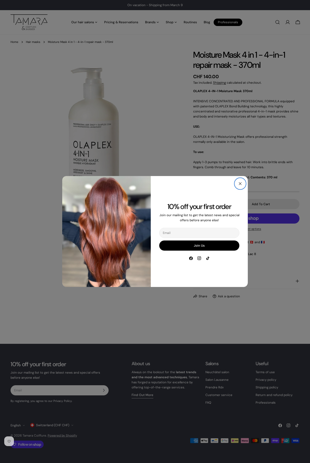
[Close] (240, 184)
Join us (199, 245)
